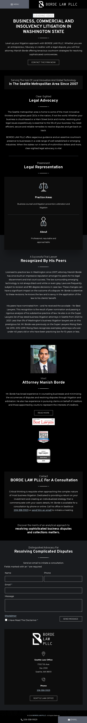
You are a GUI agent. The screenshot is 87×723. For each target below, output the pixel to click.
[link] (58, 4)
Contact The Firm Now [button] (43, 62)
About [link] (43, 232)
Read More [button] (43, 413)
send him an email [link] (42, 510)
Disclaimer (11, 616)
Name (8, 573)
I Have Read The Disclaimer (23, 620)
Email (8, 584)
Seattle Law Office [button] (43, 698)
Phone (47, 573)
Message (9, 596)
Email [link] (74, 719)
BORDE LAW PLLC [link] (39, 715)
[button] (14, 4)
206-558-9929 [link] (21, 510)
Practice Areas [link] (43, 197)
